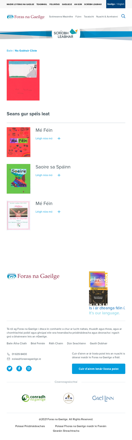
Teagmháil (41, 4)
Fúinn (78, 16)
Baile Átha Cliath (17, 343)
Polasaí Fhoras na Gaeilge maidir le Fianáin (80, 426)
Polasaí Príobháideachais (30, 426)
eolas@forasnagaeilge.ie (26, 359)
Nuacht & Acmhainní (107, 16)
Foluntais (55, 4)
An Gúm (78, 4)
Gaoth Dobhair (98, 343)
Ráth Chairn (56, 343)
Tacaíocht (89, 16)
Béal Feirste (38, 343)
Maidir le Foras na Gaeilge (20, 4)
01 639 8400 (19, 354)
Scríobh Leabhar (93, 4)
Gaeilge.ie (67, 4)
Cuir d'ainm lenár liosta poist (99, 369)
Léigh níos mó (44, 138)
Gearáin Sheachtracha (66, 431)
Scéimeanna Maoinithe (61, 16)
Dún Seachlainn (76, 343)
